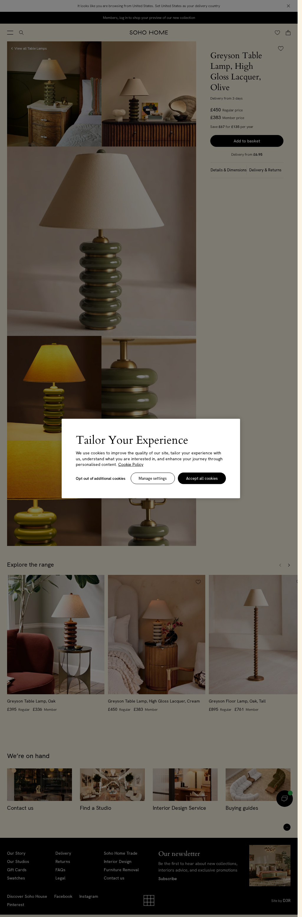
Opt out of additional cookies (100, 478)
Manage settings (153, 478)
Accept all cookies (202, 478)
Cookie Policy (130, 464)
